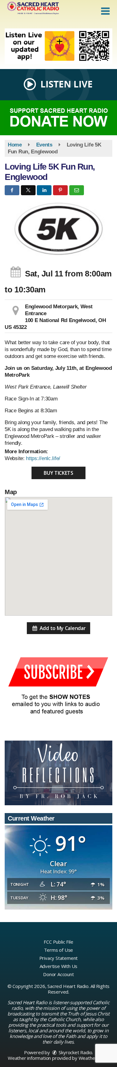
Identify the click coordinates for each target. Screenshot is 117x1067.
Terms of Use (58, 950)
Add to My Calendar (61, 628)
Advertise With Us (59, 966)
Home (15, 145)
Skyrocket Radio (75, 1052)
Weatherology (94, 1058)
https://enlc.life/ (43, 458)
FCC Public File (58, 942)
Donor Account (58, 974)
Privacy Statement (58, 958)
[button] (105, 11)
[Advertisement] (58, 46)
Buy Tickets (58, 472)
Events (44, 145)
